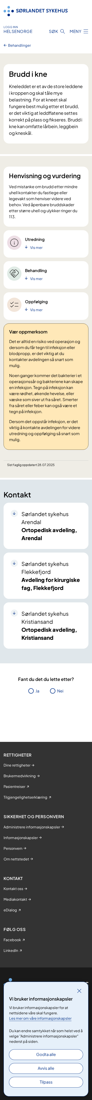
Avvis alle (46, 1068)
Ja (37, 690)
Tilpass (46, 1081)
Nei (60, 690)
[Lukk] (79, 990)
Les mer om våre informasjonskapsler (40, 1018)
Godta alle (46, 1054)
